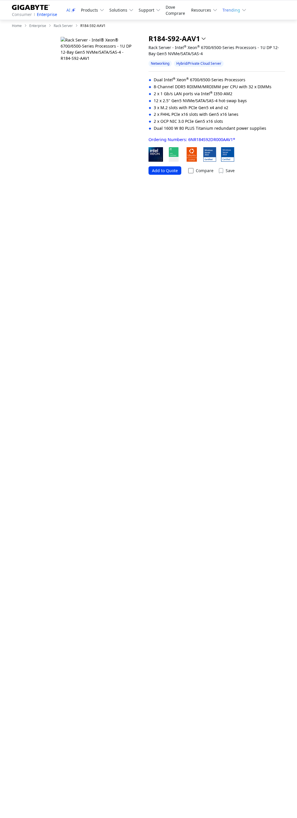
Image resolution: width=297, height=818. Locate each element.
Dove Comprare (175, 10)
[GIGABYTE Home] (33, 6)
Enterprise (47, 14)
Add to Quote (165, 170)
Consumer (22, 14)
